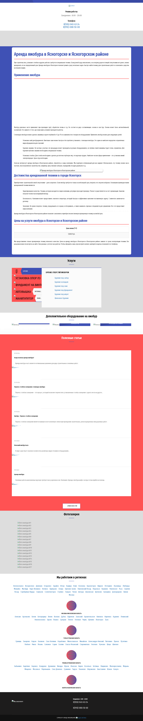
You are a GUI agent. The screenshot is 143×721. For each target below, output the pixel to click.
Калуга (115, 669)
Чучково (102, 644)
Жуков (66, 666)
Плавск (55, 620)
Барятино (26, 666)
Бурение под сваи (61, 286)
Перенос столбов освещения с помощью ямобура (29, 387)
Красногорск (91, 586)
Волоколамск (18, 586)
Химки (125, 592)
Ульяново (82, 669)
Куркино (116, 617)
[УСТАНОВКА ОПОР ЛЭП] (27, 278)
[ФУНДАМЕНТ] (27, 284)
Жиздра (60, 666)
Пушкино (105, 589)
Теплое (70, 620)
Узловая (78, 620)
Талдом (68, 592)
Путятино (124, 641)
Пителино (108, 641)
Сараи (54, 644)
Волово (57, 617)
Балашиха (107, 592)
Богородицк (42, 617)
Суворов (63, 620)
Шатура (81, 592)
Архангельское (89, 617)
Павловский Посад (84, 589)
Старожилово (85, 644)
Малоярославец (115, 666)
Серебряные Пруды (28, 592)
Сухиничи (67, 669)
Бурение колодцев (61, 282)
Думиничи (51, 666)
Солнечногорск (50, 592)
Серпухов (39, 592)
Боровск (35, 666)
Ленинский (124, 617)
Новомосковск (40, 620)
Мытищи (25, 589)
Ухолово (94, 644)
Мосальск (36, 669)
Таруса (74, 669)
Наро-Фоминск (35, 589)
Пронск (116, 641)
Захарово (26, 641)
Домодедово (117, 592)
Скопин (61, 644)
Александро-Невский (96, 641)
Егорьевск (47, 586)
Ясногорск (99, 620)
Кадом (34, 641)
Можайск (17, 589)
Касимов (41, 641)
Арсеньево (26, 617)
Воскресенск (29, 586)
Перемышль (46, 669)
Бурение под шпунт (62, 294)
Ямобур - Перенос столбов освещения (26, 416)
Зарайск (56, 586)
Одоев (49, 620)
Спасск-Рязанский (71, 644)
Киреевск (108, 617)
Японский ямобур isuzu (21, 445)
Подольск (96, 589)
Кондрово (42, 666)
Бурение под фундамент (63, 290)
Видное (100, 586)
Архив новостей (72, 506)
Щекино (91, 620)
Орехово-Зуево (70, 589)
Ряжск (34, 644)
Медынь (126, 666)
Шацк (109, 644)
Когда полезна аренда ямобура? (24, 358)
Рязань (40, 644)
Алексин (18, 617)
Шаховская (89, 592)
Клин (75, 586)
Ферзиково (91, 669)
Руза (120, 589)
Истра (62, 586)
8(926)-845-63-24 (71, 24)
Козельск (87, 666)
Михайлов (83, 641)
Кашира (69, 586)
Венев (50, 617)
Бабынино (18, 666)
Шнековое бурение (62, 298)
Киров (80, 666)
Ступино (60, 592)
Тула (106, 620)
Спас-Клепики (51, 641)
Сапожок (47, 644)
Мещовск (28, 669)
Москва (71, 595)
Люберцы (126, 586)
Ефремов (70, 617)
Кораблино (62, 641)
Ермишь (18, 641)
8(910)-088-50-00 (71, 27)
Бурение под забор (62, 278)
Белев (34, 617)
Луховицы (117, 586)
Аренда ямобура (19, 474)
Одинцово (53, 589)
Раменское (113, 589)
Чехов (74, 592)
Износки (74, 666)
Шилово (115, 644)
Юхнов (109, 669)
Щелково (98, 592)
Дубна (63, 617)
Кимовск (100, 617)
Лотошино (108, 586)
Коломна (82, 586)
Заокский (79, 617)
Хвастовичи (101, 669)
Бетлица (96, 666)
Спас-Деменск (57, 669)
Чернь (84, 620)
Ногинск (45, 589)
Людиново (104, 666)
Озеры (61, 589)
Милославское (72, 641)
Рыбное (27, 644)
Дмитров (39, 586)
